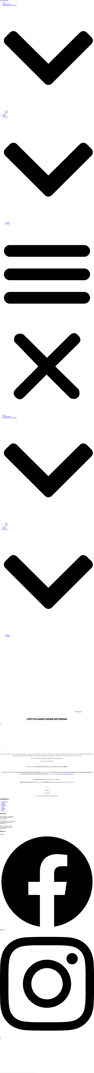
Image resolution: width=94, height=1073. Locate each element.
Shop (2, 810)
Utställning (3, 805)
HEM (4, 2)
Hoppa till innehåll (4, 0)
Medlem (3, 803)
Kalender (3, 808)
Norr (7, 110)
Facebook (8, 222)
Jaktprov (3, 804)
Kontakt (3, 809)
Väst (7, 112)
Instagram (8, 223)
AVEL (4, 114)
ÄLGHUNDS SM (7, 4)
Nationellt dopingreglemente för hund (66, 774)
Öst (6, 113)
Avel (2, 806)
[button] (47, 320)
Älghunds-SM (4, 802)
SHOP (4, 115)
